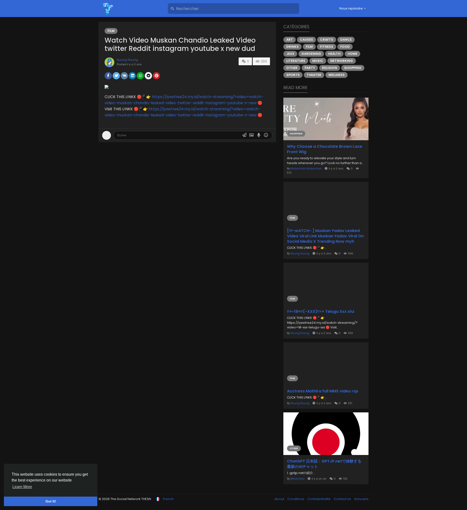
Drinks (292, 46)
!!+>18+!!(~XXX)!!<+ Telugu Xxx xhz (320, 311)
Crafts (326, 39)
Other (291, 67)
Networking (341, 60)
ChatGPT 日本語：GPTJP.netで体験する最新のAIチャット (324, 464)
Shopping (352, 67)
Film (111, 30)
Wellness (336, 75)
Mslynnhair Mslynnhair (306, 168)
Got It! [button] (50, 501)
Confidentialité (319, 499)
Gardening (311, 53)
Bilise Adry (298, 479)
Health (334, 53)
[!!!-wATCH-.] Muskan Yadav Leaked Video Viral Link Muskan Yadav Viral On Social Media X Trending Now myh (325, 236)
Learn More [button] (22, 487)
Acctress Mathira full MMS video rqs (322, 391)
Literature (295, 60)
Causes (306, 39)
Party (310, 67)
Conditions (296, 499)
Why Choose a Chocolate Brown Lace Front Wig (324, 149)
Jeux (290, 53)
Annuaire (361, 499)
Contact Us (343, 499)
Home (352, 53)
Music (317, 60)
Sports (293, 75)
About (280, 499)
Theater (314, 75)
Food (345, 46)
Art (289, 39)
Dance (346, 39)
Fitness (326, 46)
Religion (329, 67)
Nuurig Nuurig (127, 59)
